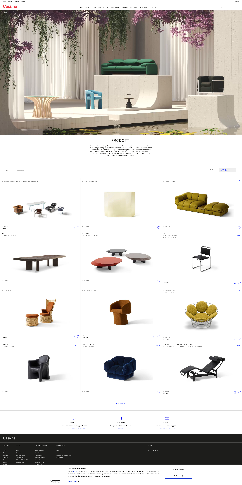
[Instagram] (148, 451)
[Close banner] (196, 467)
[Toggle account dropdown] (226, 6)
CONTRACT (134, 7)
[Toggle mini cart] (237, 6)
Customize (177, 476)
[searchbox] (221, 7)
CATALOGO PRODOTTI (101, 7)
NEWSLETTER (167, 422)
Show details (72, 481)
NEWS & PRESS (144, 7)
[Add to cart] (73, 227)
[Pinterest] (153, 451)
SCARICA (121, 428)
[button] (78, 227)
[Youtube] (155, 451)
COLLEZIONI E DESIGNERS (119, 7)
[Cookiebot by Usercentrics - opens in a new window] (55, 481)
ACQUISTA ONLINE (86, 7)
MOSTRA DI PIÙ (121, 403)
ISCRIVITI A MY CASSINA (167, 428)
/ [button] (236, 1)
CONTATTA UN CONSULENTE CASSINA (75, 428)
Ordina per (213, 170)
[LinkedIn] (158, 451)
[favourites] (232, 6)
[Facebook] (151, 451)
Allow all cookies (178, 469)
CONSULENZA (74, 422)
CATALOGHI (121, 422)
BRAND (154, 7)
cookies (76, 471)
